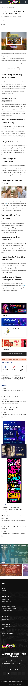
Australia (4, 399)
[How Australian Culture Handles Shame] (11, 570)
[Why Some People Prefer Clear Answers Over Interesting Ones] (14, 554)
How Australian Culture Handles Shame (10, 396)
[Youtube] (23, 673)
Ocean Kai (7, 16)
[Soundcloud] (15, 673)
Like (5, 365)
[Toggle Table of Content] (17, 68)
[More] (18, 28)
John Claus (3, 562)
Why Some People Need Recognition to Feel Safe (13, 533)
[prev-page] (2, 417)
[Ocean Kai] (2, 16)
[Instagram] (8, 673)
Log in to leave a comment (14, 353)
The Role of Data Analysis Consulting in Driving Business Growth (19, 378)
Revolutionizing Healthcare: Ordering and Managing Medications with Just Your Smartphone (7, 379)
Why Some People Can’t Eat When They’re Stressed (13, 414)
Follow (14, 365)
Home (2, 7)
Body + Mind (4, 518)
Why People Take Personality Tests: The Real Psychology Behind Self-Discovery (12, 510)
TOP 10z (6, 7)
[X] (19, 673)
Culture (3, 388)
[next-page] (5, 417)
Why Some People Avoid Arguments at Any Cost (13, 515)
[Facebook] (4, 673)
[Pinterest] (12, 673)
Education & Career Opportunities (10, 507)
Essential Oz (11, 7)
